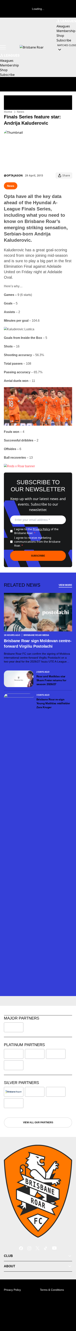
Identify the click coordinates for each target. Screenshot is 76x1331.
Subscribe (38, 555)
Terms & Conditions (52, 1289)
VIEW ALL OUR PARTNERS (38, 1122)
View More (65, 585)
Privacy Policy (41, 529)
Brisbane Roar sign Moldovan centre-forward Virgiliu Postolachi (38, 643)
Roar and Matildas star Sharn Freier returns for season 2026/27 (51, 680)
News (20, 112)
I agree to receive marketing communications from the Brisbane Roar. (37, 541)
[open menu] (3, 47)
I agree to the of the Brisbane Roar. (36, 531)
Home (8, 112)
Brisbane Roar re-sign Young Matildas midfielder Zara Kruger (53, 703)
